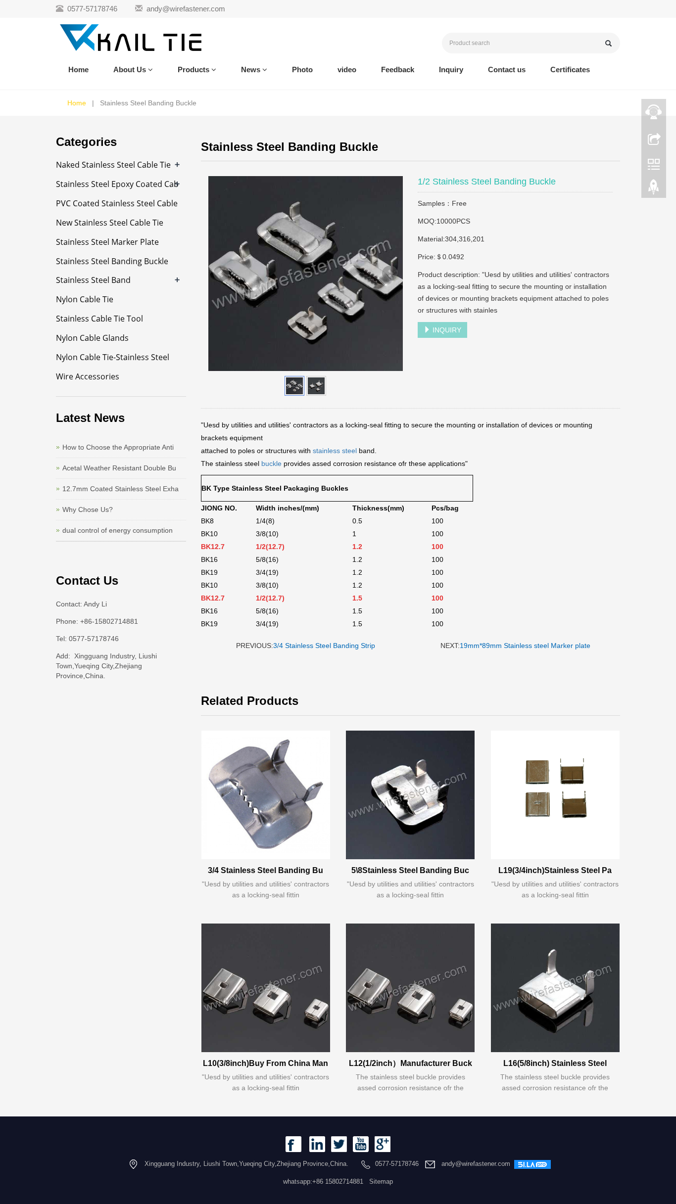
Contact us (507, 69)
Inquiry (451, 69)
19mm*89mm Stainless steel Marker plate (525, 645)
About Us (130, 69)
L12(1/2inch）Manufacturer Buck (410, 1063)
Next (390, 273)
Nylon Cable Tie (84, 299)
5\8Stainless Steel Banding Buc (410, 870)
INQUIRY (446, 330)
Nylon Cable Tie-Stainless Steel (112, 357)
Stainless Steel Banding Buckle (112, 261)
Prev (221, 273)
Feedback (397, 69)
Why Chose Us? (87, 509)
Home (78, 69)
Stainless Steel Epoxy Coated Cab (117, 184)
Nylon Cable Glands (92, 337)
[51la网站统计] (532, 1163)
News (251, 69)
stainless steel (336, 451)
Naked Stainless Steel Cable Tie (113, 164)
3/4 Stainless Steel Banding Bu (265, 870)
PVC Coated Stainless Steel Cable (117, 203)
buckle (271, 463)
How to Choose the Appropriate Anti (118, 447)
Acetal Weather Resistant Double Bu (119, 468)
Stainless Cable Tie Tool (99, 318)
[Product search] (608, 43)
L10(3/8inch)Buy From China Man (265, 1063)
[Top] (653, 189)
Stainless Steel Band (93, 280)
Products (194, 69)
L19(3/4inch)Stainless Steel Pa (555, 870)
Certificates (570, 69)
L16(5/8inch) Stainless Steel (555, 1063)
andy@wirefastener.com (185, 8)
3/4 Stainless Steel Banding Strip (324, 645)
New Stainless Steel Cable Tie (109, 222)
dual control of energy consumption (117, 530)
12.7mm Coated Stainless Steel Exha (120, 489)
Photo (302, 69)
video (347, 69)
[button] (150, 69)
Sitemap (381, 1181)
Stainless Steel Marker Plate (107, 241)
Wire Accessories (87, 376)
